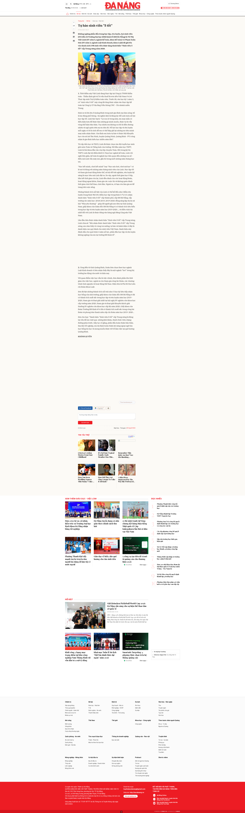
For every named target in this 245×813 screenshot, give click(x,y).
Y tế (116, 14)
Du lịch (89, 14)
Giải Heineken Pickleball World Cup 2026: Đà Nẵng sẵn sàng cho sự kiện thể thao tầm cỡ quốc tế (126, 606)
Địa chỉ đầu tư (92, 761)
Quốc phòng (68, 742)
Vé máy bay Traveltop (160, 651)
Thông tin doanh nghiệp (120, 736)
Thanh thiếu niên (93, 713)
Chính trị (72, 14)
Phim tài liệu (162, 745)
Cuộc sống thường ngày (72, 731)
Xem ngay (143, 564)
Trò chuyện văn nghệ (141, 773)
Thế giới (135, 14)
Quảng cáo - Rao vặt (142, 736)
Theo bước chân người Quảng (165, 14)
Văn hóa (160, 715)
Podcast (138, 757)
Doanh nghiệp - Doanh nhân (96, 763)
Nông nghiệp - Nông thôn (74, 757)
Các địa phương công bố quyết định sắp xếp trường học (168, 532)
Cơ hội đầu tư (93, 757)
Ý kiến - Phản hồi (93, 740)
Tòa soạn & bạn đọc (95, 736)
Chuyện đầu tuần (117, 761)
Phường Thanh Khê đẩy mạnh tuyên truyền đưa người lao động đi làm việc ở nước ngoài (77, 560)
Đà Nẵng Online (161, 795)
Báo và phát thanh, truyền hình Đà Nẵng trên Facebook (167, 799)
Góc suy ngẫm (116, 763)
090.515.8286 (175, 8)
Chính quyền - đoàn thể (72, 710)
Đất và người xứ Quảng (142, 761)
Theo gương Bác (70, 708)
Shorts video (163, 757)
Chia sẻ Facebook (86, 408)
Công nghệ (138, 724)
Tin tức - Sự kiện (163, 740)
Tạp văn (160, 713)
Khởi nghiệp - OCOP (117, 708)
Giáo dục (96, 14)
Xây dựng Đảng (69, 705)
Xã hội (79, 14)
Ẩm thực (137, 705)
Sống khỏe (68, 726)
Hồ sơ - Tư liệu (162, 724)
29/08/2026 (71, 8)
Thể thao (128, 14)
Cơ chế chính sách (93, 766)
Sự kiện (137, 710)
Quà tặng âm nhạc (140, 771)
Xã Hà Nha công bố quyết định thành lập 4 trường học (168, 575)
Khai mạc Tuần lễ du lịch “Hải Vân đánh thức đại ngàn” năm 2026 (105, 655)
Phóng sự (161, 742)
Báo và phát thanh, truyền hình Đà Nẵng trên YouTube (167, 803)
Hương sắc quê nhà (141, 768)
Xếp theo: (116, 428)
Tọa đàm (161, 752)
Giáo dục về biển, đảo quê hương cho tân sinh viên (105, 557)
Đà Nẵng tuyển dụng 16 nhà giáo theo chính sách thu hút (106, 523)
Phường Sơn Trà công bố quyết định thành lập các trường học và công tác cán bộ (168, 523)
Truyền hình (162, 736)
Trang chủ (81, 21)
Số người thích (131, 428)
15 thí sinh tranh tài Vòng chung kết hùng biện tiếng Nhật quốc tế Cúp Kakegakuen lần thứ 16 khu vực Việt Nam (134, 526)
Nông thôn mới (69, 768)
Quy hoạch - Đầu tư (117, 705)
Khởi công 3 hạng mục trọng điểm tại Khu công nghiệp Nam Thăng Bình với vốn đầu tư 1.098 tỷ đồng (77, 656)
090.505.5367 (167, 8)
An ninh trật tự (69, 740)
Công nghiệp (115, 710)
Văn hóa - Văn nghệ (107, 14)
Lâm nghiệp (68, 766)
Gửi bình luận (85, 422)
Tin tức (137, 763)
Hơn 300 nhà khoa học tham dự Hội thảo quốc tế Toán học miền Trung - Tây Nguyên (168, 566)
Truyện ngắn (162, 708)
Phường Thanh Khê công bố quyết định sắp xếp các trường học (168, 506)
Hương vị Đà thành (163, 747)
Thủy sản (68, 763)
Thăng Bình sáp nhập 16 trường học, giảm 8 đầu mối (168, 558)
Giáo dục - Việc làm (98, 21)
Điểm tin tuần (162, 750)
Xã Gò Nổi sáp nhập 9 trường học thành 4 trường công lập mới (167, 549)
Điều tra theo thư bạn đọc (96, 742)
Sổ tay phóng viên (117, 766)
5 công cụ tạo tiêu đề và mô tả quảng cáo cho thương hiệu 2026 (134, 559)
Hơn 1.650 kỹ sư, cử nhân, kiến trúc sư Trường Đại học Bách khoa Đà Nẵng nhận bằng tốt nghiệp (78, 525)
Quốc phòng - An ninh (72, 736)
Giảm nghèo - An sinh (94, 710)
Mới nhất (84, 8)
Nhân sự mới (69, 715)
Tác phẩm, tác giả (163, 710)
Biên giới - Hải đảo (70, 745)
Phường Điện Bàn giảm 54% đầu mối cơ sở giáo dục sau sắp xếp (168, 583)
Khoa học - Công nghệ (146, 14)
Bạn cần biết (115, 740)
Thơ (159, 705)
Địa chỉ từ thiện (69, 729)
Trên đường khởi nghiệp (142, 775)
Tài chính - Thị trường (118, 713)
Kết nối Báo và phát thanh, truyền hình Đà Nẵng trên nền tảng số (165, 789)
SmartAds (129, 564)
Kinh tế (84, 14)
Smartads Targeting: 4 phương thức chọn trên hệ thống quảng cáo (134, 655)
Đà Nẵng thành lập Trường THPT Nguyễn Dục (166, 515)
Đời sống (121, 14)
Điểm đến (138, 708)
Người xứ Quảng (163, 726)
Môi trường (68, 724)
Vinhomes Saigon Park (160, 655)
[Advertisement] (106, 251)
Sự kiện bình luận (118, 757)
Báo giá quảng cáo (130, 796)
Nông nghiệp (69, 761)
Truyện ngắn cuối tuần (141, 766)
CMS (164, 811)
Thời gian (123, 428)
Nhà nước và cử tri (70, 713)
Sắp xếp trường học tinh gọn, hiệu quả (167, 540)
